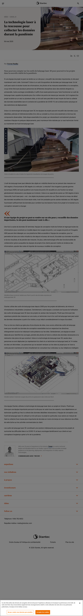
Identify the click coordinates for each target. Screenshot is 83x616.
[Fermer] (80, 603)
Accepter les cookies (43, 612)
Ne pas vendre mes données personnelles (20, 612)
